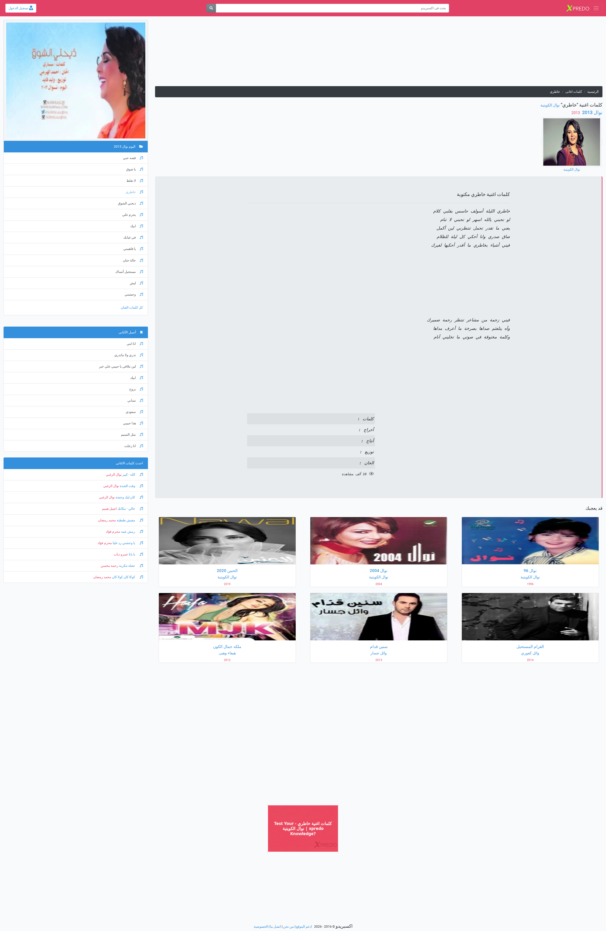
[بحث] (211, 8)
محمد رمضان (107, 520)
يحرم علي (129, 215)
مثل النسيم (128, 435)
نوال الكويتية (550, 105)
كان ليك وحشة (125, 497)
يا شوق (131, 169)
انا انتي (131, 344)
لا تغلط (131, 181)
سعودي (131, 412)
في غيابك (129, 237)
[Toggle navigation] (596, 8)
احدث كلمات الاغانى (129, 463)
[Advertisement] (460, 53)
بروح (132, 389)
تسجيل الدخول (19, 8)
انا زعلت (130, 446)
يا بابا (132, 554)
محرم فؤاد (113, 532)
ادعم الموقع (304, 927)
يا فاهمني (129, 249)
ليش (133, 283)
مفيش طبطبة (126, 520)
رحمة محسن (109, 566)
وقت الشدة (127, 486)
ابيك (133, 226)
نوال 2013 (591, 112)
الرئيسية (593, 92)
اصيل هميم (109, 509)
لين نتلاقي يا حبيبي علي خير (117, 366)
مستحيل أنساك (125, 272)
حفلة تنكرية (127, 566)
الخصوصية (261, 927)
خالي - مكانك (126, 509)
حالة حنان (129, 260)
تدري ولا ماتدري (125, 355)
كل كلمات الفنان (132, 308)
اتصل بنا (275, 927)
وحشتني (130, 295)
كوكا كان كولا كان (123, 577)
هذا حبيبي (129, 423)
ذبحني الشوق (127, 203)
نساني (131, 401)
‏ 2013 (576, 113)
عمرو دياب (121, 554)
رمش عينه (128, 532)
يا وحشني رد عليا (124, 543)
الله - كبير (129, 475)
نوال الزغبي (114, 475)
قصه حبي (129, 158)
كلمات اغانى (573, 92)
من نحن (288, 927)
